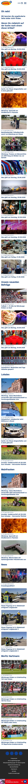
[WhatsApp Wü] (20, 753)
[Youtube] (16, 753)
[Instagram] (12, 753)
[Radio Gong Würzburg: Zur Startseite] (6, 3)
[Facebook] (7, 753)
